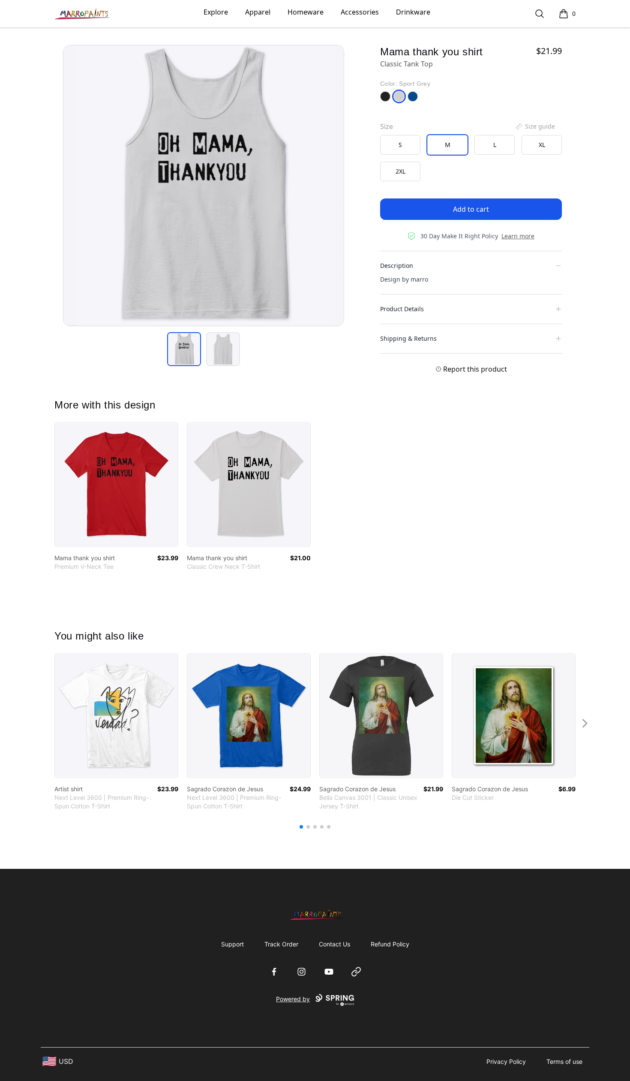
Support (232, 944)
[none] (535, 126)
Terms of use (564, 1061)
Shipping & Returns (408, 338)
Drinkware (413, 12)
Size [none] (386, 126)
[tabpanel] (203, 185)
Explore (216, 12)
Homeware (306, 12)
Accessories (360, 12)
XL (542, 145)
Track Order (281, 944)
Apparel (257, 12)
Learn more (517, 236)
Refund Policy (390, 944)
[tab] (184, 349)
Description (396, 265)
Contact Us (334, 944)
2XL (400, 171)
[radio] (400, 145)
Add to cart (471, 209)
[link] (116, 485)
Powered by (293, 999)
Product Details (402, 309)
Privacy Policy (506, 1061)
